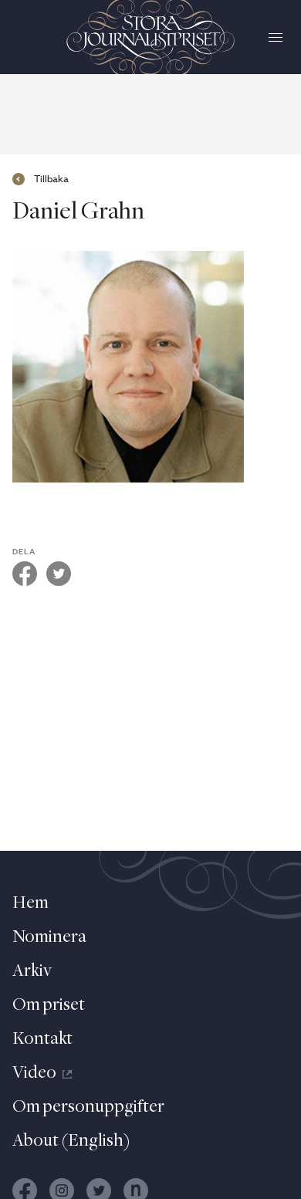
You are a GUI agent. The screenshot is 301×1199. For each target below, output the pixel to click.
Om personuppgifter (88, 1107)
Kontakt (42, 1039)
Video (34, 1073)
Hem (30, 903)
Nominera (49, 937)
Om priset (48, 1005)
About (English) (71, 1141)
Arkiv (32, 971)
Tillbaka (51, 179)
